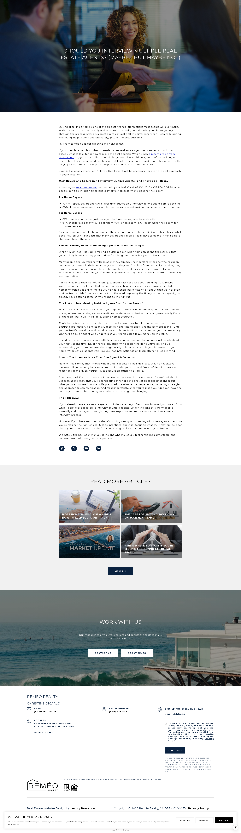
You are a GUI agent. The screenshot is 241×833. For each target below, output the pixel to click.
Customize (204, 820)
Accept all (224, 820)
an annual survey (86, 187)
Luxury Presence (83, 808)
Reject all (185, 820)
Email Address (175, 714)
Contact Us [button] (103, 653)
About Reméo (137, 653)
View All (120, 571)
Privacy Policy (198, 808)
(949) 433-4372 (119, 711)
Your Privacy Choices (120, 830)
